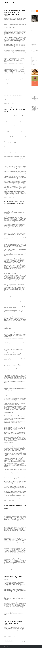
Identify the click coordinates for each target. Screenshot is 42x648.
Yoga (33, 64)
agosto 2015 (33, 100)
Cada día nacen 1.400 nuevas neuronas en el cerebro (13, 577)
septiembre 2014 (34, 108)
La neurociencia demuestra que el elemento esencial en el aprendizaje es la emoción (14, 12)
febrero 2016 (33, 99)
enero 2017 (33, 96)
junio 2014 (33, 110)
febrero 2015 (33, 105)
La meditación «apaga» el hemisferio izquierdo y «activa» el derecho (15, 109)
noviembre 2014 (33, 106)
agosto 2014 (33, 109)
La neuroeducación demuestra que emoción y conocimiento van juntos (15, 506)
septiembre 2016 (34, 98)
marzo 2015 (33, 104)
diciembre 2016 (33, 97)
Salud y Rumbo (12, 103)
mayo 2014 (33, 111)
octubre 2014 (33, 107)
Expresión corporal (34, 61)
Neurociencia (6, 15)
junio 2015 (33, 102)
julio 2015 (32, 101)
